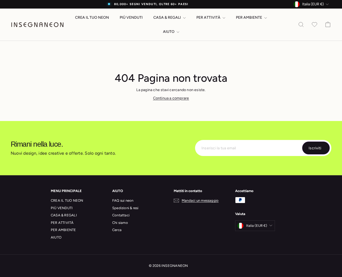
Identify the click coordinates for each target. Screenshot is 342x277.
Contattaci (121, 215)
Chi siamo (120, 223)
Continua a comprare (171, 98)
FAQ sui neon (123, 200)
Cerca (117, 230)
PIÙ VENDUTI (131, 17)
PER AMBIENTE (249, 17)
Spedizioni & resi (125, 208)
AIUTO (169, 31)
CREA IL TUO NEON (92, 17)
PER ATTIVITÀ (208, 17)
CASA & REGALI (167, 17)
